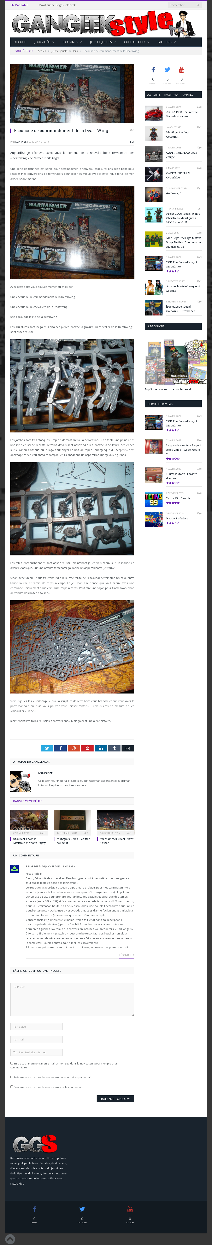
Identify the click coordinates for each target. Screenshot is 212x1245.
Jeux (132, 141)
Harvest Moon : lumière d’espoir (181, 476)
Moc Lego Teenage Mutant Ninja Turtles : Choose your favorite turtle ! (183, 242)
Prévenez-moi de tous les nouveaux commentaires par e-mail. (53, 1077)
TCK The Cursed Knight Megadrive (181, 264)
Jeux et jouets (101, 42)
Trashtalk (171, 94)
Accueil (20, 42)
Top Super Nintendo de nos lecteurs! (168, 389)
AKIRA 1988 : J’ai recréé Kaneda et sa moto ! (182, 114)
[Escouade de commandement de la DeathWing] (72, 94)
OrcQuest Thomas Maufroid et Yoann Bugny (29, 840)
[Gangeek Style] (106, 23)
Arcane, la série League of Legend (183, 288)
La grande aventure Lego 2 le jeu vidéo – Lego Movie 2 (183, 449)
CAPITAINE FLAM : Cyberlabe (179, 175)
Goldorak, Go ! (175, 193)
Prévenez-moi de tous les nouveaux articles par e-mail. (48, 1087)
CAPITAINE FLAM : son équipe (181, 155)
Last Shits (154, 94)
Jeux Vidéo (42, 42)
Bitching (165, 42)
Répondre (125, 955)
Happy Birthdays (177, 518)
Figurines (70, 42)
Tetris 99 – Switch (178, 498)
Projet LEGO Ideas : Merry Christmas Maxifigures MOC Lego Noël (183, 218)
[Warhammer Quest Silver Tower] (116, 822)
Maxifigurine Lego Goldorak (57, 5)
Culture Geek (134, 42)
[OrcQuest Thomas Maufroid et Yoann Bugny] (29, 822)
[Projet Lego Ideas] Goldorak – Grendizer (180, 309)
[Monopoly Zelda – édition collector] (72, 822)
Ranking (187, 94)
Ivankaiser (21, 141)
